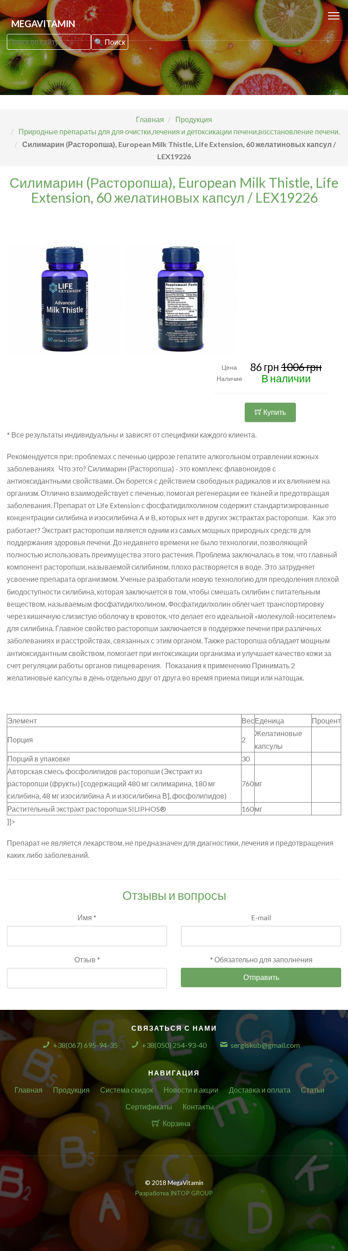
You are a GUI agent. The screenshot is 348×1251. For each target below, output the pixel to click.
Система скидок (126, 1089)
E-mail (261, 917)
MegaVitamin (43, 23)
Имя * (87, 917)
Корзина (176, 1123)
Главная (28, 1089)
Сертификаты (149, 1106)
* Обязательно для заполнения (261, 959)
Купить (274, 412)
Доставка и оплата (259, 1089)
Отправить (261, 977)
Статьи (312, 1089)
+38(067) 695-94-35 (85, 1045)
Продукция (71, 1089)
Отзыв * (87, 959)
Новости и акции (191, 1089)
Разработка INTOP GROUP (174, 1193)
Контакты (198, 1106)
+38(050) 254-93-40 (174, 1045)
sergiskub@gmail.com (265, 1045)
